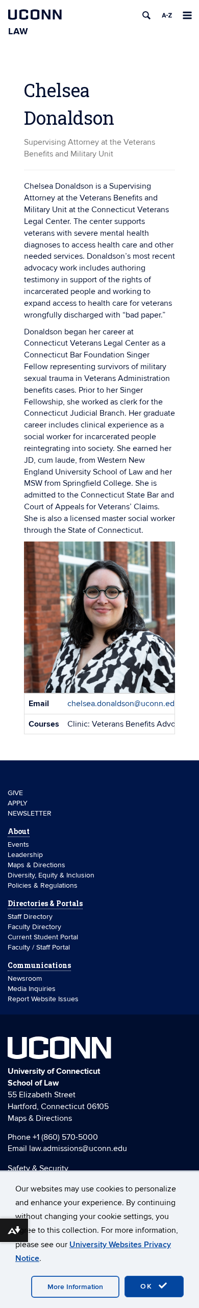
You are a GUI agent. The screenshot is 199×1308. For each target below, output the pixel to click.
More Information (75, 1286)
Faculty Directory (34, 926)
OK (148, 1286)
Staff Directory (30, 916)
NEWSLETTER (30, 813)
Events (18, 844)
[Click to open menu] (187, 15)
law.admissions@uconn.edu (78, 1148)
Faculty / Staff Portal (39, 947)
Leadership (25, 854)
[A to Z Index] (167, 15)
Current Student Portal (43, 937)
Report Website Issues (43, 999)
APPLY (18, 803)
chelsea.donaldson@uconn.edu (123, 703)
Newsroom (26, 978)
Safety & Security (38, 1168)
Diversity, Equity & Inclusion (51, 875)
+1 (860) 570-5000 (65, 1137)
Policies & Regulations (43, 885)
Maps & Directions (36, 865)
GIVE (15, 792)
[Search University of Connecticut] (146, 15)
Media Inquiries (32, 988)
